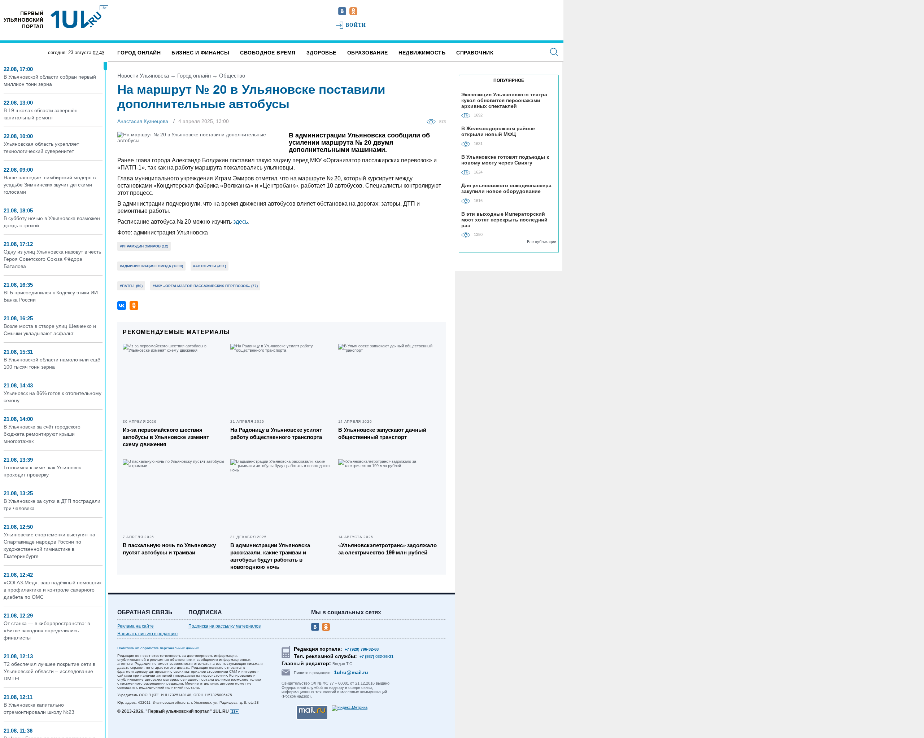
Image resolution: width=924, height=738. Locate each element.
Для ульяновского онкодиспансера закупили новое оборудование (506, 188)
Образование (367, 53)
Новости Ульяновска (143, 76)
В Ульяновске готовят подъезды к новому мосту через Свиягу (505, 160)
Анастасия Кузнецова (142, 121)
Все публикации (541, 242)
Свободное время (268, 53)
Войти (356, 25)
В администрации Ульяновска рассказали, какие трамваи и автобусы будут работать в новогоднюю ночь (270, 556)
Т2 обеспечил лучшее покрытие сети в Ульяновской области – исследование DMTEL (49, 671)
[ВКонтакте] (121, 305)
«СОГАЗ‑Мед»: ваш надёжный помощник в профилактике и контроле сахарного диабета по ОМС (52, 590)
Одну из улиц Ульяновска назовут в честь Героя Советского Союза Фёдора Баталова (52, 259)
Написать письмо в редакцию (147, 633)
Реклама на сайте (135, 626)
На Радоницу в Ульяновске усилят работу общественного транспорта (276, 433)
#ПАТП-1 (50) (131, 286)
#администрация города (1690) (151, 266)
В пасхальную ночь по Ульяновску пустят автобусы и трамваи (169, 548)
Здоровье (321, 53)
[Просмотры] (433, 121)
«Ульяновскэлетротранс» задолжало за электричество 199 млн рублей (387, 548)
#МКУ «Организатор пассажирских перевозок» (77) (205, 286)
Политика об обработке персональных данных (158, 648)
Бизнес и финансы (200, 53)
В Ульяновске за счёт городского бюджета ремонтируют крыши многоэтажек (42, 434)
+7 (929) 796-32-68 (362, 649)
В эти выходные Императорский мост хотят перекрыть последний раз (504, 219)
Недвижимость (421, 53)
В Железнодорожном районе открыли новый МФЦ (498, 131)
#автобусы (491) (209, 266)
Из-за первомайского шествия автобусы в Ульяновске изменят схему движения (166, 437)
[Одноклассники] (134, 305)
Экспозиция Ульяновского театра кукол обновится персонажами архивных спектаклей (504, 100)
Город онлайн (139, 53)
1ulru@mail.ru (351, 672)
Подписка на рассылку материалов (224, 626)
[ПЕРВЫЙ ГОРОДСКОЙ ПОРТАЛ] (23, 19)
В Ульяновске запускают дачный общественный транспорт (382, 433)
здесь (240, 222)
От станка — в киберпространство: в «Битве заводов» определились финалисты (47, 630)
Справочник (474, 53)
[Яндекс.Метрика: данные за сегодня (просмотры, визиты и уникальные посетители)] (349, 708)
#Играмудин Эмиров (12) (144, 246)
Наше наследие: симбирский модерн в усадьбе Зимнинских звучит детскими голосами (50, 185)
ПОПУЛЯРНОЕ (508, 80)
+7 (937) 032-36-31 (376, 656)
